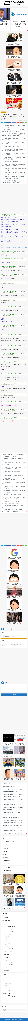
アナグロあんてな (8, 867)
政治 (7, 941)
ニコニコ (8, 959)
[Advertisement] (14, 198)
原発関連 (8, 936)
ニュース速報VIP (9, 931)
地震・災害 (8, 939)
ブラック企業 (9, 962)
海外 (7, 946)
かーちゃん (8, 978)
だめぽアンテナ (8, 854)
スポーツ (8, 998)
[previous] (1, 19)
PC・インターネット (10, 926)
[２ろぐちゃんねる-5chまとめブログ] (14, 4)
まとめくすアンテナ (9, 851)
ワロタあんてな (8, 845)
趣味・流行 (8, 967)
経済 (7, 949)
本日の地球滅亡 (9, 964)
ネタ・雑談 (6, 954)
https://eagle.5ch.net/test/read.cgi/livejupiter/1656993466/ (14, 247)
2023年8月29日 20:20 (6, 633)
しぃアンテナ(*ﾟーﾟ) (9, 841)
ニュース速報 (7, 920)
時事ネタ (8, 944)
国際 (7, 938)
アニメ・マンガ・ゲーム (11, 996)
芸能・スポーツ (8, 993)
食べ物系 (8, 990)
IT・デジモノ (9, 923)
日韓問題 (8, 943)
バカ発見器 (8, 960)
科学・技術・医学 (10, 948)
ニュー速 (6, 848)
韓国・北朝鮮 (9, 951)
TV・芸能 (8, 995)
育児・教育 (8, 988)
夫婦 (7, 985)
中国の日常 (8, 933)
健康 (7, 981)
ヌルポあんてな (8, 857)
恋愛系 (7, 986)
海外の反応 (6, 970)
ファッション (9, 980)
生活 (5, 974)
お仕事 (7, 976)
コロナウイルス (9, 928)
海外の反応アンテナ (9, 860)
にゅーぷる (6, 863)
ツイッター (6, 917)
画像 (7, 1000)
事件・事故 (8, 934)
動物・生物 (8, 983)
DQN (7, 957)
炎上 (7, 965)
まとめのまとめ (8, 870)
